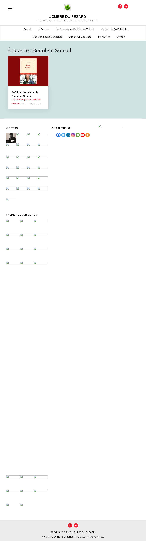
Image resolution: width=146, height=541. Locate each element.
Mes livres (104, 36)
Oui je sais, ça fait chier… (115, 29)
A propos (43, 29)
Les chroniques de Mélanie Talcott (75, 29)
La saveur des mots (80, 36)
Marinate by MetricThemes (58, 537)
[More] (87, 135)
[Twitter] (63, 135)
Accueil (27, 29)
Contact (121, 36)
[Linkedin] (68, 135)
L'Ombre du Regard (67, 16)
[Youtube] (83, 135)
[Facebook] (58, 135)
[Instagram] (73, 135)
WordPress (96, 537)
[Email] (78, 135)
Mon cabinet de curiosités (47, 36)
